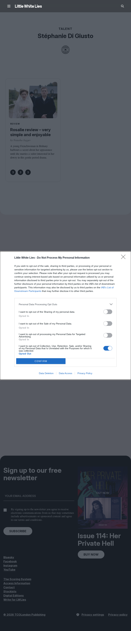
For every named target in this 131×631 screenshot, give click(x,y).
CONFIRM (41, 361)
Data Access (65, 373)
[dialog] (65, 315)
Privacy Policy (84, 373)
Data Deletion (46, 373)
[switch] (107, 311)
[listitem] (65, 304)
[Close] (124, 258)
